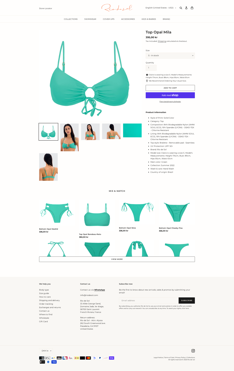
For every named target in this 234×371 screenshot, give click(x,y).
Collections (191, 357)
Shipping (162, 41)
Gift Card (43, 321)
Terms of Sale (169, 357)
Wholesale (44, 318)
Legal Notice (158, 357)
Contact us (44, 311)
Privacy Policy (180, 357)
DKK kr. (45, 350)
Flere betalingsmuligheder (170, 102)
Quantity (150, 62)
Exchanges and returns (50, 307)
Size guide (44, 293)
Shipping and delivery (49, 300)
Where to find (45, 314)
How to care (45, 297)
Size (148, 50)
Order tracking (46, 304)
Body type (44, 290)
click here (185, 308)
